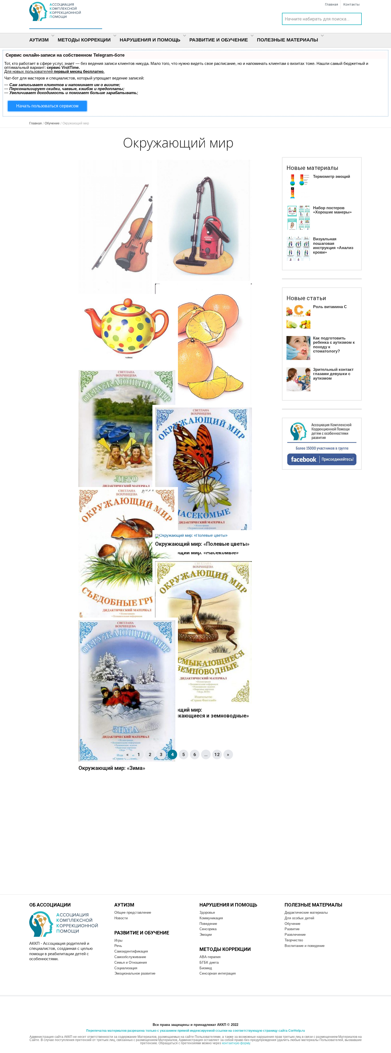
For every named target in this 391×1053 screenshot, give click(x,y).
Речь (118, 946)
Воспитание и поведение (305, 946)
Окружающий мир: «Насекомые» (197, 552)
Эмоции (205, 935)
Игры (118, 940)
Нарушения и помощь (151, 40)
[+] (126, 233)
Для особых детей (299, 918)
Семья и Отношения (130, 962)
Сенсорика (208, 929)
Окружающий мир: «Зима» (111, 768)
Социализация (125, 968)
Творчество (294, 940)
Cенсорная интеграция (217, 973)
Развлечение (295, 935)
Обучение (292, 924)
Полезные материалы (288, 40)
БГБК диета (209, 962)
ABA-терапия (210, 957)
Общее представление (132, 912)
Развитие (292, 929)
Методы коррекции (85, 40)
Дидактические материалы (306, 912)
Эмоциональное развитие (134, 973)
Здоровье (207, 912)
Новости (121, 918)
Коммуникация (211, 918)
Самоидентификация (131, 951)
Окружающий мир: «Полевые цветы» (202, 544)
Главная (331, 4)
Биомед (205, 968)
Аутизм (39, 40)
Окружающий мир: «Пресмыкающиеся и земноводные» (202, 713)
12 (217, 754)
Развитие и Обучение (219, 40)
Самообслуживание (130, 957)
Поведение (208, 924)
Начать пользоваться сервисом (47, 106)
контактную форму (236, 1043)
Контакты (351, 4)
